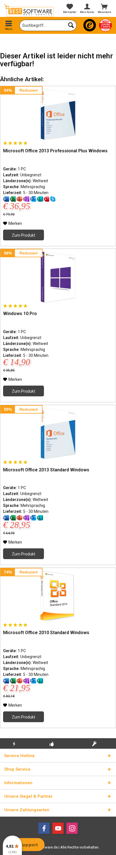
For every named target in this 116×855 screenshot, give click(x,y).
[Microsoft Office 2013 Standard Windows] (58, 433)
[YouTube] (58, 828)
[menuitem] (8, 25)
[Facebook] (44, 828)
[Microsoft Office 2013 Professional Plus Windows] (58, 114)
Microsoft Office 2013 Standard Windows (46, 469)
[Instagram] (72, 828)
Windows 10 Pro (20, 313)
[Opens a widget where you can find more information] (25, 845)
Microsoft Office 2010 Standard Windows (46, 632)
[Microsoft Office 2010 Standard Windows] (58, 596)
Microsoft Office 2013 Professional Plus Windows (55, 150)
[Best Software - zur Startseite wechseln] (29, 10)
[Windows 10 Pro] (58, 277)
